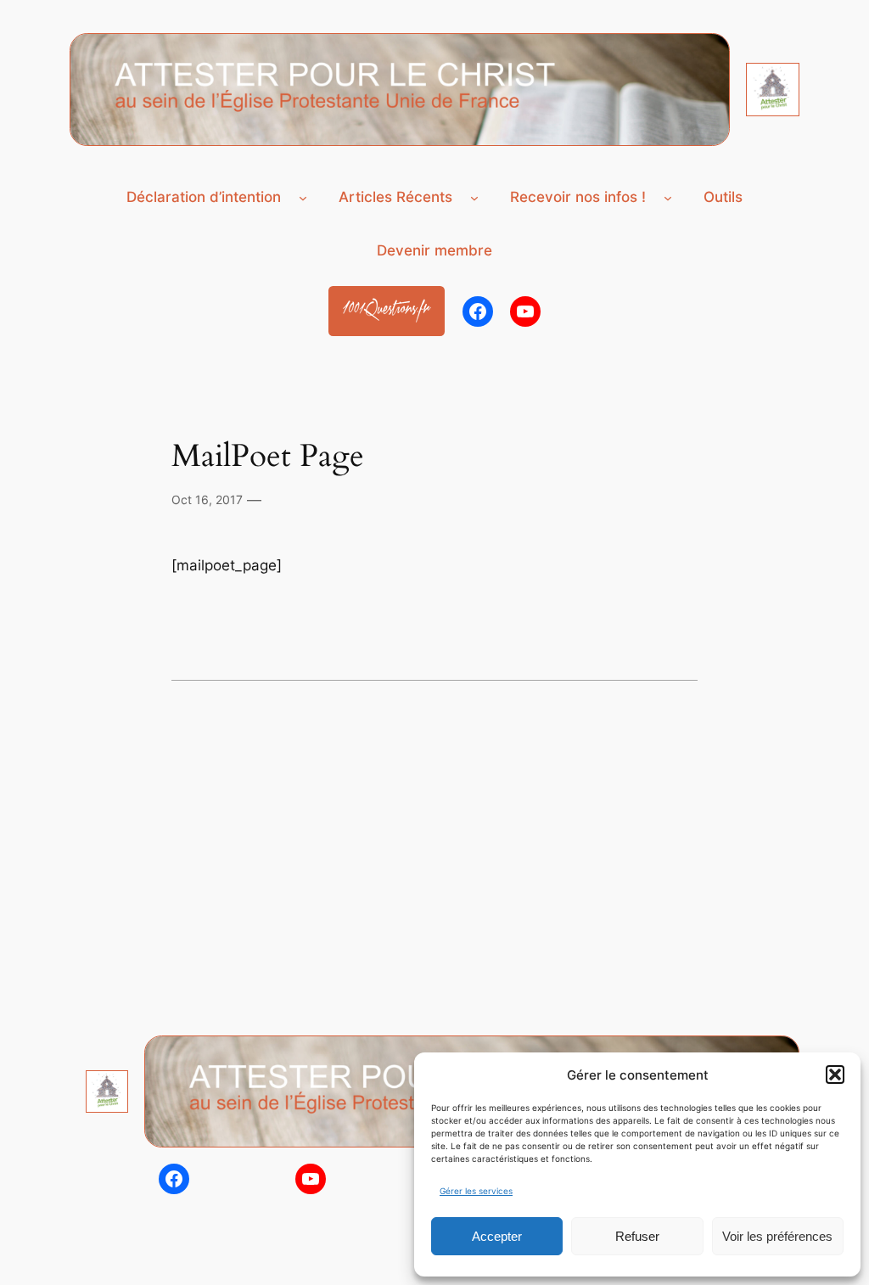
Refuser (637, 1236)
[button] (835, 1074)
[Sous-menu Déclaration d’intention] (303, 198)
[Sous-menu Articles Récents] (474, 198)
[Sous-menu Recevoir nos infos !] (668, 198)
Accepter (497, 1236)
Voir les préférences (777, 1236)
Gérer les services (476, 1191)
